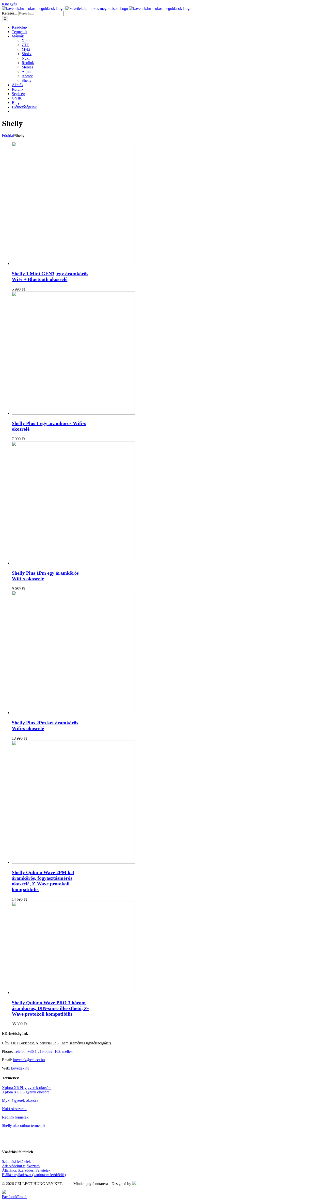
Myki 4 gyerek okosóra (20, 1100)
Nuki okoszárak (14, 1109)
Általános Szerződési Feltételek (26, 1170)
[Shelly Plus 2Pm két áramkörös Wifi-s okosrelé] (73, 713)
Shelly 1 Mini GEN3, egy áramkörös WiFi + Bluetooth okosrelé (50, 276)
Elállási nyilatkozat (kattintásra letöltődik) (34, 1175)
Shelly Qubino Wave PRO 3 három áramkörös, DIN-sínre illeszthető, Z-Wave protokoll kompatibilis (50, 1008)
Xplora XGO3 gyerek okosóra (25, 1092)
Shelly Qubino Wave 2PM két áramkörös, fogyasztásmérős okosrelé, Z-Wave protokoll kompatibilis (43, 881)
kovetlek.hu (20, 1068)
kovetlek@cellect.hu (29, 1060)
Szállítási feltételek (16, 1161)
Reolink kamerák (15, 1117)
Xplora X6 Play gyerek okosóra (26, 1088)
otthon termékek (32, 1125)
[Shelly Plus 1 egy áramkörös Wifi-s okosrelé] (73, 413)
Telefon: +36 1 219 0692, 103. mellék (43, 1051)
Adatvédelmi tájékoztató (21, 1166)
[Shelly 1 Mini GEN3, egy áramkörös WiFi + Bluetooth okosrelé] (73, 263)
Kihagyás (9, 4)
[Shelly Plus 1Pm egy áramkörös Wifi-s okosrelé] (73, 563)
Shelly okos (11, 1125)
